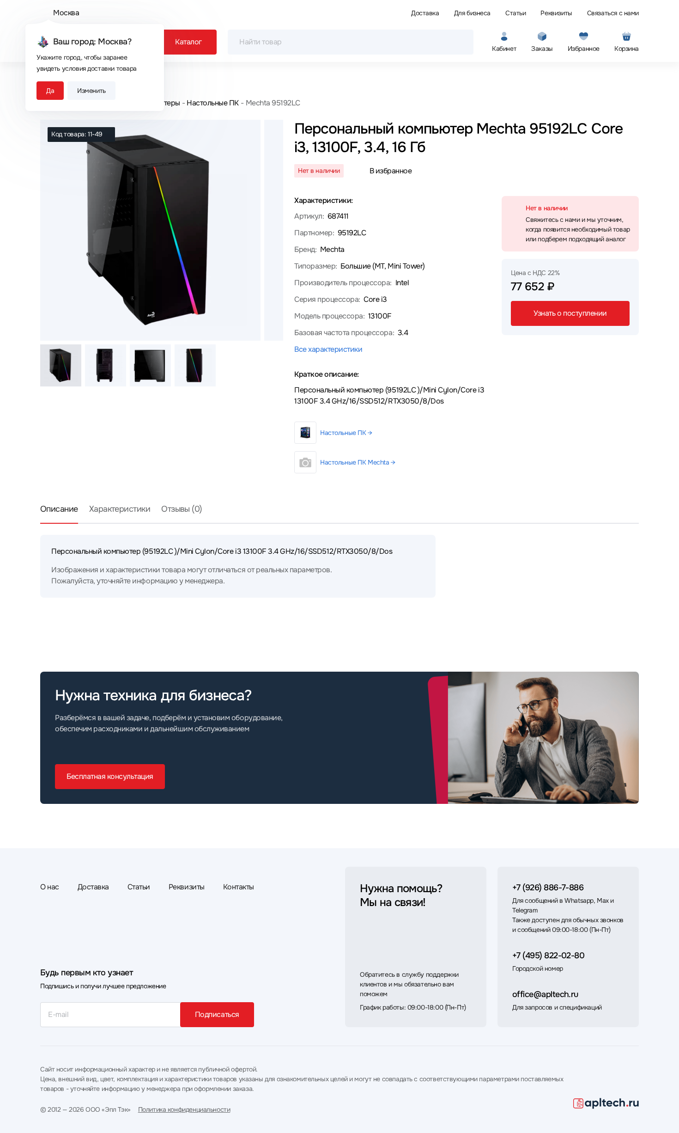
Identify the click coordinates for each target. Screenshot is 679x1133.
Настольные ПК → (346, 433)
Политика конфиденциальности (184, 1109)
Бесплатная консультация (110, 776)
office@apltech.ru (545, 994)
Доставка (425, 13)
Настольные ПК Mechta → (357, 462)
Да (50, 90)
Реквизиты (556, 13)
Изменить (91, 90)
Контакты (238, 887)
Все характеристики (328, 349)
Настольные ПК (213, 103)
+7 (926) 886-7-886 (547, 887)
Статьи (515, 13)
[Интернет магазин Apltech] (606, 1103)
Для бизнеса (472, 13)
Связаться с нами (613, 13)
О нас (49, 887)
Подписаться (217, 1014)
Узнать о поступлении (570, 313)
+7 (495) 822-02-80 (548, 955)
